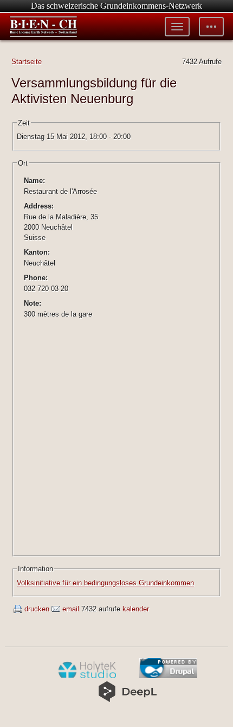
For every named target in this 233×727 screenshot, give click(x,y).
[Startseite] (43, 26)
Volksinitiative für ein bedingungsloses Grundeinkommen (105, 583)
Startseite (26, 62)
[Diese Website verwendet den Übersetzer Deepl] (128, 700)
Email (70, 609)
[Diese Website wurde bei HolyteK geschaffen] (87, 676)
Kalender (135, 609)
